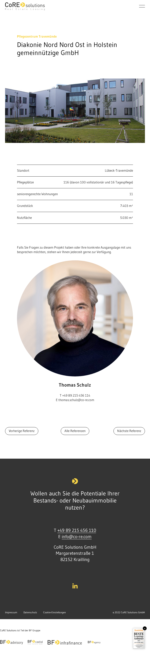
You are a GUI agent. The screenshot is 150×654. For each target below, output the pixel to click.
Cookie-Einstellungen (54, 612)
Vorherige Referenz (22, 431)
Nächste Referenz (129, 431)
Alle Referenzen (75, 431)
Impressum (11, 612)
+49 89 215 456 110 (76, 530)
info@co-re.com (77, 536)
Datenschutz (30, 612)
